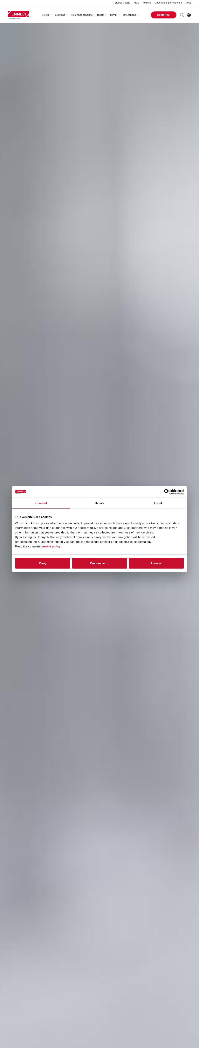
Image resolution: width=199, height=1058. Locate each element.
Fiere (136, 3)
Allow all (156, 563)
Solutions (60, 15)
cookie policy (51, 546)
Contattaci (163, 15)
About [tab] (158, 503)
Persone (147, 3)
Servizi (113, 15)
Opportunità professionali (168, 3)
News (188, 3)
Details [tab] (99, 503)
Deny (42, 563)
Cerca (182, 15)
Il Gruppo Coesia (121, 3)
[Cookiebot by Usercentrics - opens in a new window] (167, 492)
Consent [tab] (41, 503)
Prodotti (100, 15)
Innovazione (129, 15)
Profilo (45, 15)
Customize (97, 563)
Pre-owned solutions (82, 15)
